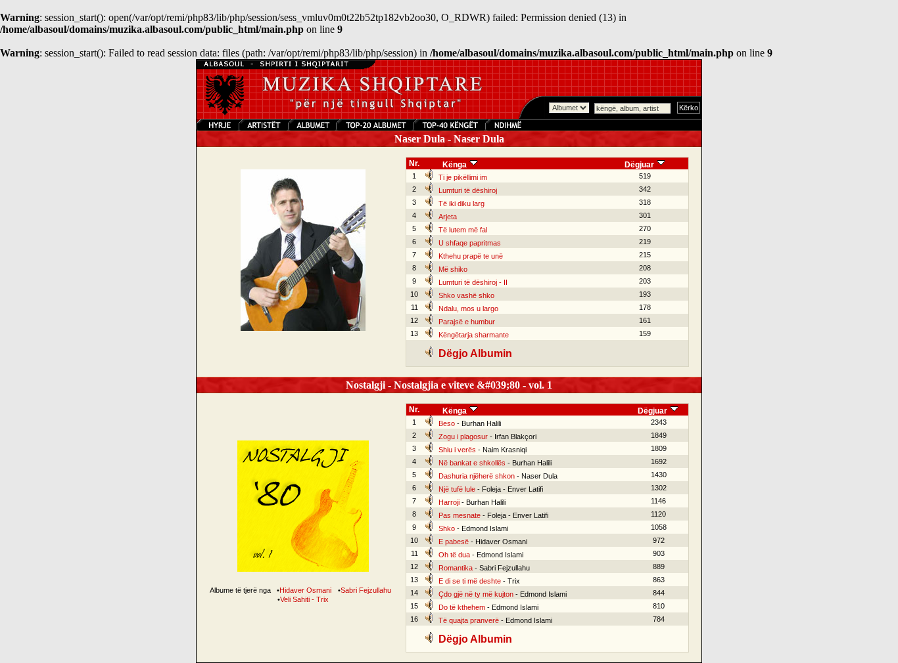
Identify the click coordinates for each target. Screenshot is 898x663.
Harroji (449, 502)
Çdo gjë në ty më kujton (475, 594)
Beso (446, 423)
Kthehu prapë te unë (470, 256)
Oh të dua (454, 555)
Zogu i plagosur (463, 436)
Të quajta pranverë (468, 620)
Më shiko (452, 269)
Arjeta (447, 217)
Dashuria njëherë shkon (476, 476)
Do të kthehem (461, 607)
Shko (446, 528)
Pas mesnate (459, 515)
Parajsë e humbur (466, 322)
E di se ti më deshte (469, 581)
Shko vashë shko (466, 295)
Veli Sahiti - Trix (304, 599)
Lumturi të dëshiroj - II (473, 282)
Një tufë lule (456, 489)
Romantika (455, 568)
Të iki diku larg (461, 203)
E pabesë (453, 541)
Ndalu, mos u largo (468, 308)
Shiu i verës (457, 450)
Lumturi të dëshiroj (467, 190)
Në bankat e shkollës (472, 463)
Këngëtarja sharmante (473, 335)
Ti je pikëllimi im (462, 177)
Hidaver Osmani (305, 590)
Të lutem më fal (462, 230)
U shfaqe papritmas (469, 243)
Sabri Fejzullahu (366, 590)
